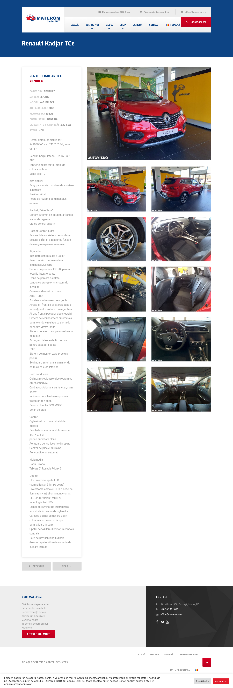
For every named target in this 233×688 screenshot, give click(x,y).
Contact (154, 24)
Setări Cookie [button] (202, 681)
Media (109, 24)
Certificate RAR (188, 654)
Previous (37, 566)
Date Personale (180, 670)
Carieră (137, 24)
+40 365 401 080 (169, 609)
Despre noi (92, 24)
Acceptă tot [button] (221, 681)
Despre (154, 654)
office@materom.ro (171, 614)
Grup (123, 24)
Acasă (75, 24)
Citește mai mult (38, 634)
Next (66, 566)
